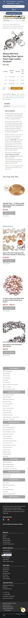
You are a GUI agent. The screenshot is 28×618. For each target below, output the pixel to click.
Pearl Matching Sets (7, 371)
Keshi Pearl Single (7, 410)
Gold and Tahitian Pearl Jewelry (10, 384)
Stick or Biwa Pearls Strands (9, 440)
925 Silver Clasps (7, 474)
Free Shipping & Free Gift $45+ (14, 13)
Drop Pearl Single (7, 397)
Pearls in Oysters (7, 386)
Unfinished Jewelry (13, 24)
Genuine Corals (6, 449)
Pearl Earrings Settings (8, 466)
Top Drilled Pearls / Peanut (9, 445)
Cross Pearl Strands (7, 443)
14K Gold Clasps (7, 477)
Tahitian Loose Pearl (7, 415)
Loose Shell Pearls (7, 412)
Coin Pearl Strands (7, 436)
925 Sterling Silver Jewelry (9, 389)
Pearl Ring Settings (7, 462)
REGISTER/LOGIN (10, 3)
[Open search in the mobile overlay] (13, 6)
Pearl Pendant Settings (8, 464)
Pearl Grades (6, 482)
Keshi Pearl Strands (7, 438)
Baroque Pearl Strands (8, 429)
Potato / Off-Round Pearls (9, 432)
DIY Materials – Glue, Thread (10, 468)
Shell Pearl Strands (7, 447)
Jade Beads (5, 456)
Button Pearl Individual (8, 399)
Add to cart (16, 88)
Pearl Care (5, 487)
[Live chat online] (6, 555)
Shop (7, 24)
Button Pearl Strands (8, 434)
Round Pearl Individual (8, 395)
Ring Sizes (5, 491)
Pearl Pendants (6, 378)
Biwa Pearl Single (7, 401)
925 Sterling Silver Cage (15, 97)
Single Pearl (11, 141)
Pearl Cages (5, 96)
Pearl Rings (5, 380)
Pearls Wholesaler (11, 1)
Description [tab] (7, 103)
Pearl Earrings (6, 375)
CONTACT (18, 3)
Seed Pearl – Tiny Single (8, 419)
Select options (9, 213)
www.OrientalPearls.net (10, 614)
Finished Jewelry (20, 94)
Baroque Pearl (6, 406)
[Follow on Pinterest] (8, 520)
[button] (23, 32)
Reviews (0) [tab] (7, 106)
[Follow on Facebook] (3, 520)
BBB (4, 1)
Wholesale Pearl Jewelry (8, 485)
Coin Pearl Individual (8, 403)
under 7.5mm (16, 144)
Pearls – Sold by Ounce (8, 408)
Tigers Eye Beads (7, 452)
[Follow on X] (6, 520)
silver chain (12, 165)
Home (4, 24)
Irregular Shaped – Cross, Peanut (11, 417)
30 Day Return (20, 1)
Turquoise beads (7, 454)
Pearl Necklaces (6, 373)
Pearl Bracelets (6, 382)
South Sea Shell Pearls (8, 489)
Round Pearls (6, 425)
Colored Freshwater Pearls (9, 494)
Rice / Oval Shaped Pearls (9, 427)
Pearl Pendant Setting (11, 26)
